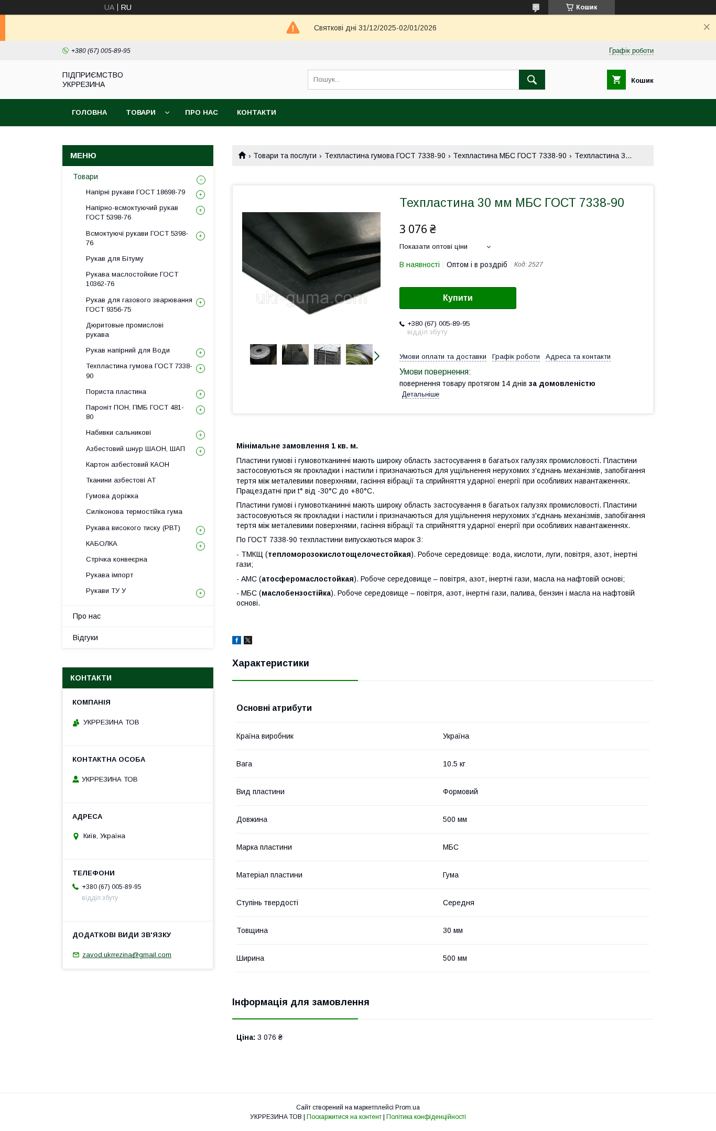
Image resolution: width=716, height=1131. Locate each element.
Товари (141, 112)
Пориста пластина (116, 392)
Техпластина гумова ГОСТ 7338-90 (385, 155)
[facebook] (236, 642)
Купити (458, 297)
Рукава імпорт (109, 575)
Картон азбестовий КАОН (127, 464)
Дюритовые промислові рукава (125, 329)
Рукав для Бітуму (115, 258)
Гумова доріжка (112, 496)
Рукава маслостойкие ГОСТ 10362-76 (132, 279)
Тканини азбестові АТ (121, 480)
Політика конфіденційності (426, 1117)
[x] (248, 642)
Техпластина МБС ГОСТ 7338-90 (510, 155)
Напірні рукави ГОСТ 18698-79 (135, 192)
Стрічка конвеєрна (116, 559)
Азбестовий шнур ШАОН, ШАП (135, 449)
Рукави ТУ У (106, 591)
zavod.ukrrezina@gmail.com (126, 955)
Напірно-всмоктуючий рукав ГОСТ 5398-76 (132, 212)
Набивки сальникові (118, 432)
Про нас (201, 112)
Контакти (256, 112)
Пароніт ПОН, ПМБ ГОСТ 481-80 (135, 412)
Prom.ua (407, 1107)
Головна (89, 112)
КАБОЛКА (101, 543)
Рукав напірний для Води (128, 350)
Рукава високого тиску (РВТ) (133, 528)
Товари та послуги (285, 155)
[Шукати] (532, 80)
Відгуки (85, 637)
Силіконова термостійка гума (134, 511)
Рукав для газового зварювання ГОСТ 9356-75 (139, 304)
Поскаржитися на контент (344, 1117)
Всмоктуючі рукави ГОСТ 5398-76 (137, 238)
